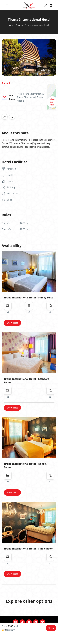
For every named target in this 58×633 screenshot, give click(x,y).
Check (51, 628)
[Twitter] (42, 622)
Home (10, 25)
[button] (51, 5)
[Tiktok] (22, 622)
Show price (12, 322)
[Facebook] (35, 622)
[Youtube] (29, 622)
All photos (46, 70)
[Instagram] (15, 622)
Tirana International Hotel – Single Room (28, 548)
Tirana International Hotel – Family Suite (28, 297)
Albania (19, 25)
